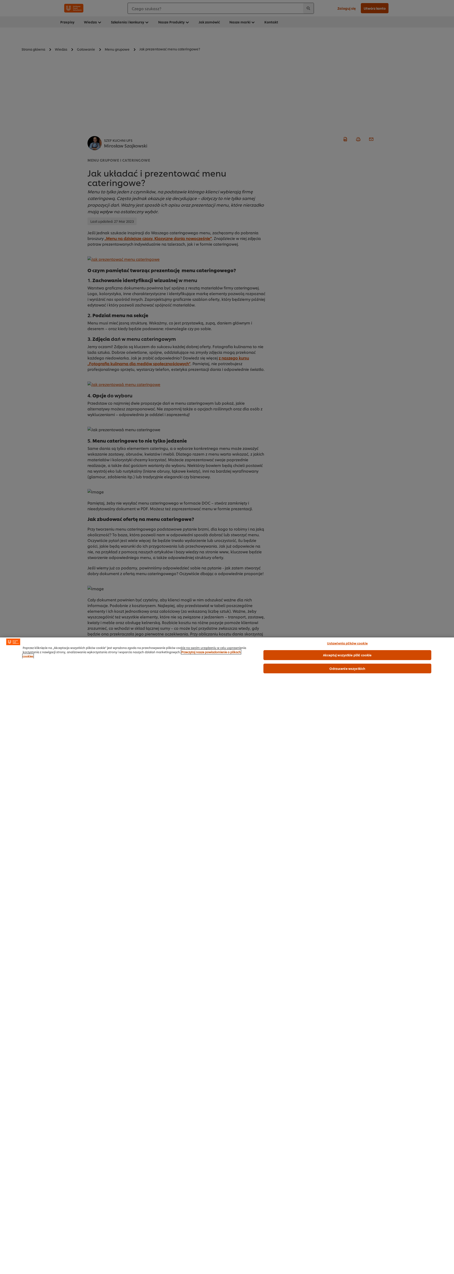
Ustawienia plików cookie (347, 643)
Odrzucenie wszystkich (347, 668)
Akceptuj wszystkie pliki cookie (347, 655)
